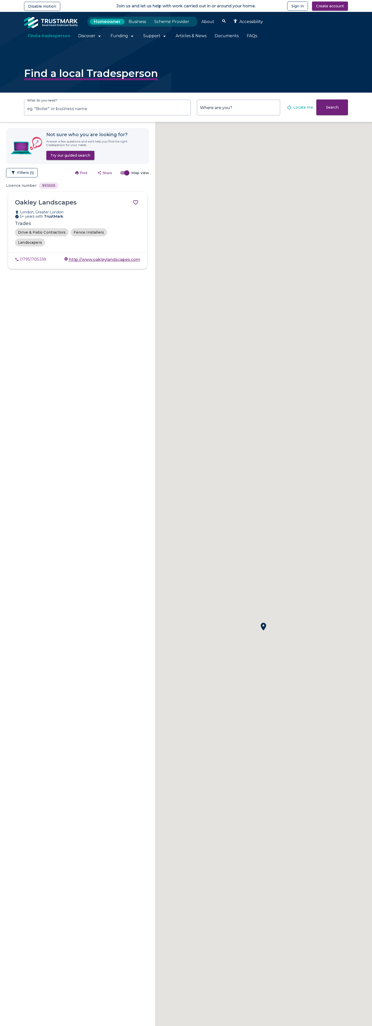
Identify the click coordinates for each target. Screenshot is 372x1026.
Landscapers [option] (30, 242)
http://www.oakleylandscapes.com (102, 259)
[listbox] (48, 185)
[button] (263, 627)
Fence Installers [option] (89, 232)
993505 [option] (48, 185)
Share (104, 173)
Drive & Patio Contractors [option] (42, 232)
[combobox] (107, 108)
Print (81, 173)
